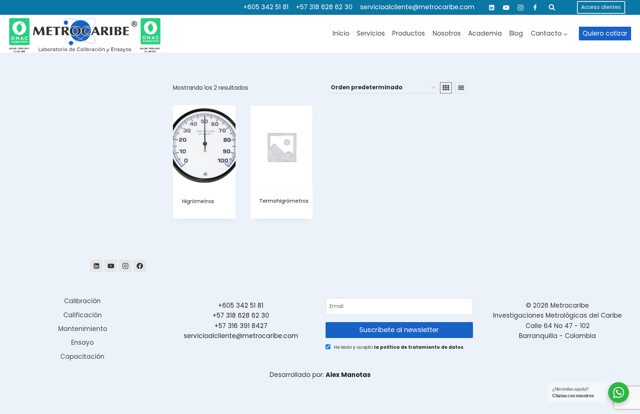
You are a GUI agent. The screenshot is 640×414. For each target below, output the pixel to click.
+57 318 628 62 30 (324, 7)
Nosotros (447, 33)
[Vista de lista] (461, 87)
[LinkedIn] (96, 265)
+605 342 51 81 (266, 7)
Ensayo (82, 342)
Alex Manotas (348, 374)
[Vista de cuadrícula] (446, 87)
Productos (408, 33)
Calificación (82, 315)
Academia (485, 33)
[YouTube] (506, 7)
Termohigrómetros (284, 201)
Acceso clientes (601, 7)
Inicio (341, 33)
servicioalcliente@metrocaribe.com (417, 7)
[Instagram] (520, 7)
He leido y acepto (398, 347)
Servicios (371, 33)
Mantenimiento (82, 328)
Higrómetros (198, 201)
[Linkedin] (492, 7)
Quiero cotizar (605, 33)
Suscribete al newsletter (399, 329)
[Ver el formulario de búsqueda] (552, 7)
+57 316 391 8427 (240, 325)
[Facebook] (535, 7)
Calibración (82, 301)
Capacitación (82, 356)
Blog (516, 33)
